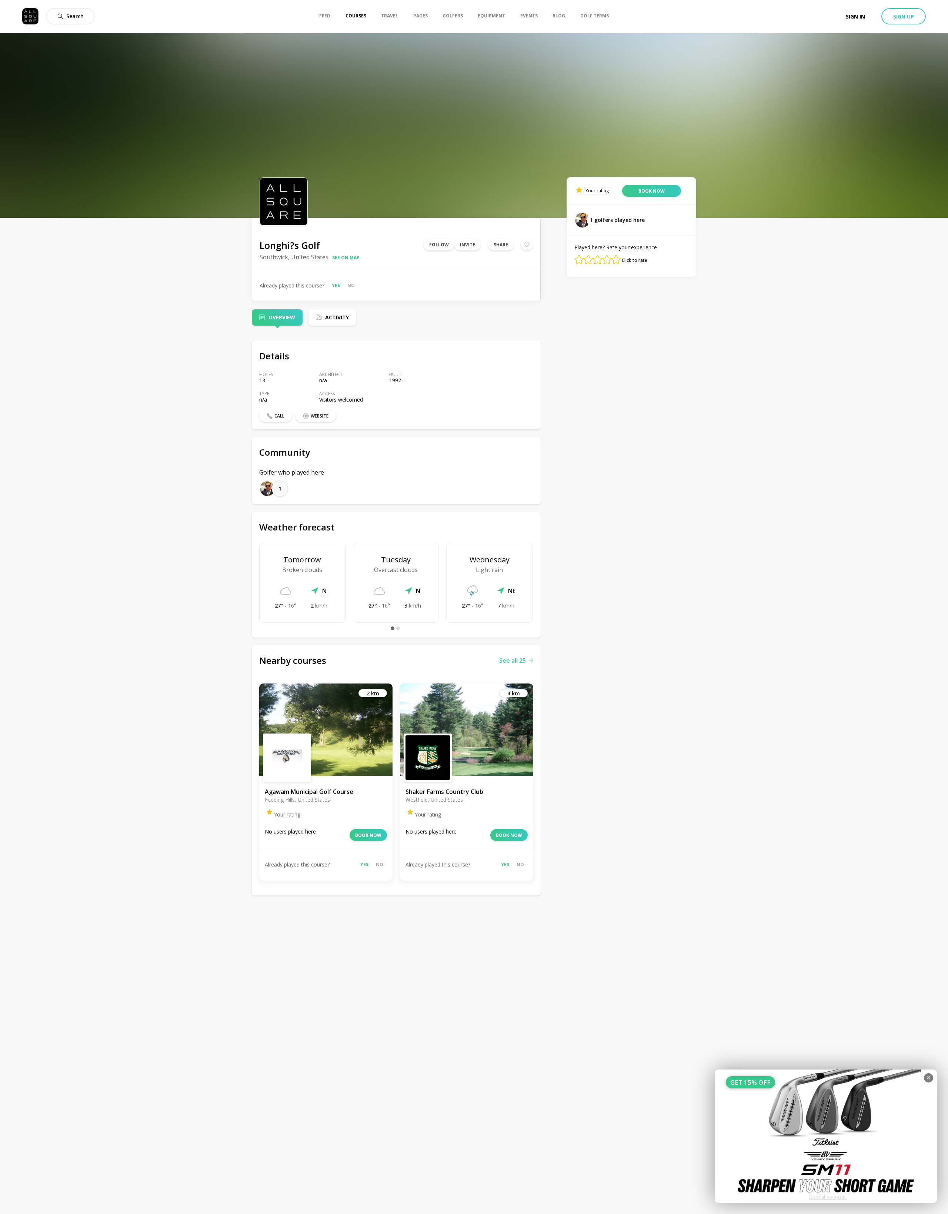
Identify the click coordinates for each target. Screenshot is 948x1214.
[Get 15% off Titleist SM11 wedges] (826, 1136)
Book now (368, 835)
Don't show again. (828, 1197)
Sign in (855, 16)
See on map (346, 258)
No (351, 285)
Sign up (903, 16)
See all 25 (512, 660)
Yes (336, 285)
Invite (467, 245)
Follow (439, 245)
